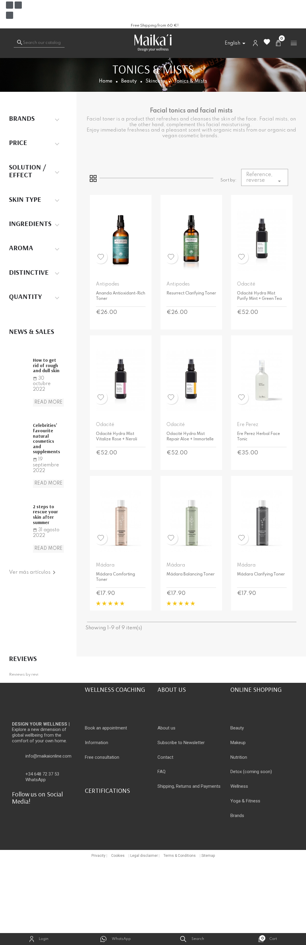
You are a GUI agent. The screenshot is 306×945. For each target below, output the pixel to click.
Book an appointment (106, 728)
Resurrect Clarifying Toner (191, 293)
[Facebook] (9, 5)
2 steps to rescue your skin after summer (45, 514)
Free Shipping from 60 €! (155, 26)
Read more (48, 402)
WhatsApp (35, 779)
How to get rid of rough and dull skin (46, 365)
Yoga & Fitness (245, 801)
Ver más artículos (33, 572)
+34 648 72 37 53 (42, 774)
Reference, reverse (264, 178)
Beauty (237, 728)
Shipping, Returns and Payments (189, 786)
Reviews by (23, 675)
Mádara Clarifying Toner (261, 574)
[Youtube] (9, 15)
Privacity (98, 856)
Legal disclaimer (144, 856)
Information (96, 742)
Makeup (238, 742)
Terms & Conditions (179, 856)
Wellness (239, 786)
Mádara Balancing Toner (190, 574)
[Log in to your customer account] (255, 43)
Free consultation (102, 757)
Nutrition (238, 757)
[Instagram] (18, 5)
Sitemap (208, 856)
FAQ (161, 771)
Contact (165, 757)
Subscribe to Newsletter (181, 742)
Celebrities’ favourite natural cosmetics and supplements (46, 438)
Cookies (118, 856)
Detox (236, 771)
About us (166, 728)
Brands (237, 815)
